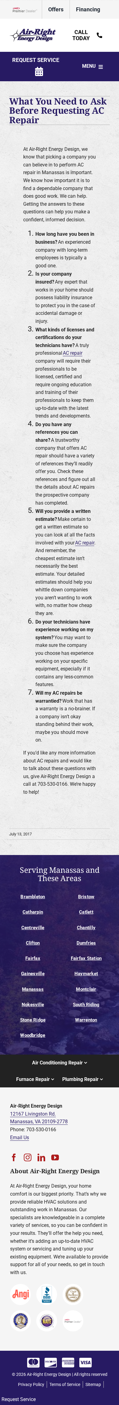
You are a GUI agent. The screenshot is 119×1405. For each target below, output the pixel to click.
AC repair (72, 353)
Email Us (19, 1137)
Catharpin (33, 912)
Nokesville (33, 1004)
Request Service (19, 1399)
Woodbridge (32, 1035)
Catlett (86, 912)
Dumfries (86, 943)
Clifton (33, 943)
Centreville (33, 927)
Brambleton (32, 896)
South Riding (86, 1004)
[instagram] (27, 1157)
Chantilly (86, 927)
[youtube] (55, 1157)
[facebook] (14, 1157)
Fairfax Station (86, 958)
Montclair (86, 989)
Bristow (86, 896)
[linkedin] (41, 1157)
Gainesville (33, 973)
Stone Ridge (33, 1020)
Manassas (33, 989)
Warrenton (86, 1020)
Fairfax (32, 958)
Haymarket (86, 973)
